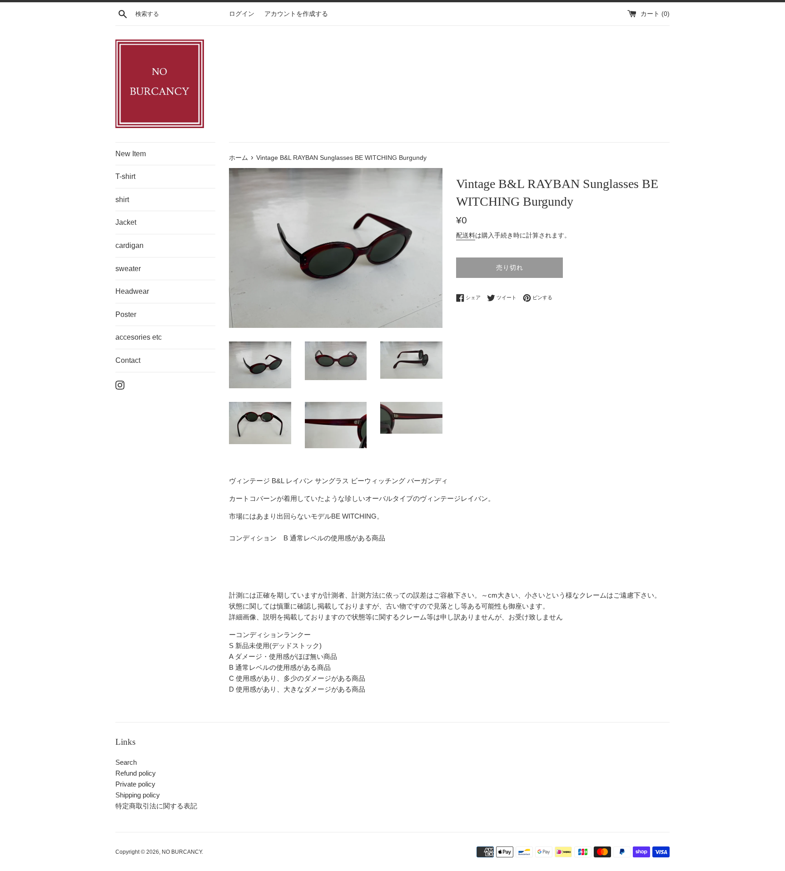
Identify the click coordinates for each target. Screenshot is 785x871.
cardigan (129, 245)
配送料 (465, 235)
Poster (125, 314)
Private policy (135, 784)
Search (126, 762)
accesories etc (138, 337)
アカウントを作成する (296, 13)
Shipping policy (137, 795)
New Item (130, 154)
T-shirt (125, 176)
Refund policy (135, 773)
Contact (127, 360)
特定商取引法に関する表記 (156, 806)
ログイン (241, 13)
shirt (122, 199)
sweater (128, 268)
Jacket (125, 222)
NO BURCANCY (182, 852)
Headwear (132, 291)
